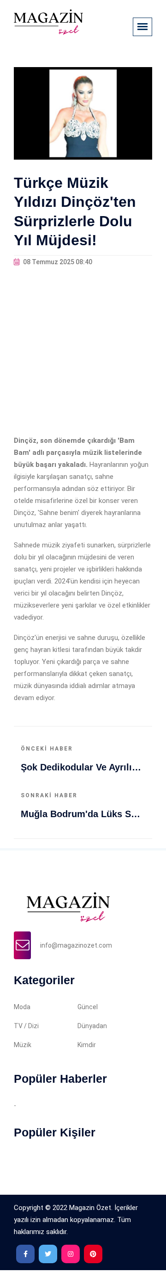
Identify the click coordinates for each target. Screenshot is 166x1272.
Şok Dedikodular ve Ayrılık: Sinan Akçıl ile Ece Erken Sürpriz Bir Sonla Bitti (83, 767)
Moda (22, 1007)
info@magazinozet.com (76, 945)
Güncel (87, 1007)
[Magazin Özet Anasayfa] (48, 21)
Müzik (22, 1045)
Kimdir (86, 1045)
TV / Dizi (26, 1026)
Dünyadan (92, 1026)
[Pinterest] (93, 1254)
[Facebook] (25, 1254)
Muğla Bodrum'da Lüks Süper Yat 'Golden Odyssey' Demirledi (83, 814)
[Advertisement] (83, 351)
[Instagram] (70, 1254)
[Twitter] (48, 1254)
